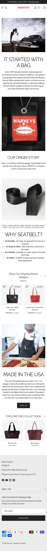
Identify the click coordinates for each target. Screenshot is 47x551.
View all (23, 281)
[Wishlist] (38, 7)
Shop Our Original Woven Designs (23, 275)
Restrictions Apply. (33, 2)
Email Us (6, 465)
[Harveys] (23, 7)
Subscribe (23, 518)
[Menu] (2, 7)
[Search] (7, 7)
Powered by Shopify (19, 543)
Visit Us (23, 405)
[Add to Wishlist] (4, 286)
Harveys (9, 543)
